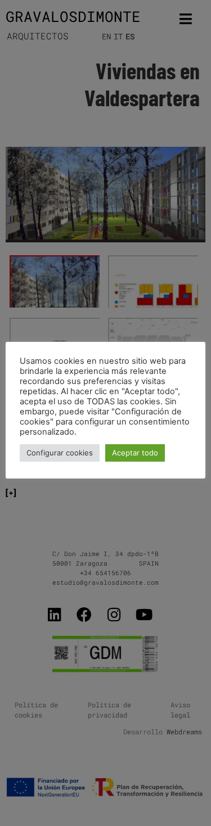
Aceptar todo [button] (135, 452)
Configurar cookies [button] (59, 452)
